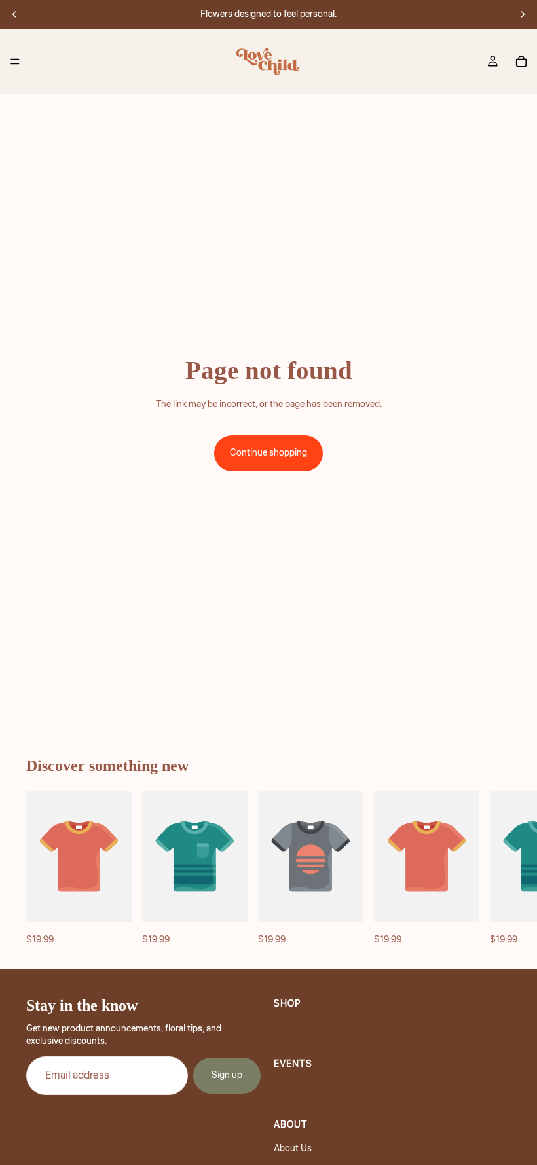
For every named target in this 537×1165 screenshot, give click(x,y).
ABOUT (291, 1125)
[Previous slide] (14, 14)
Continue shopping (268, 452)
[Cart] (521, 61)
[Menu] (15, 61)
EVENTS (293, 1064)
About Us (293, 1149)
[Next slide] (522, 14)
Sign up (227, 1076)
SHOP (287, 1004)
